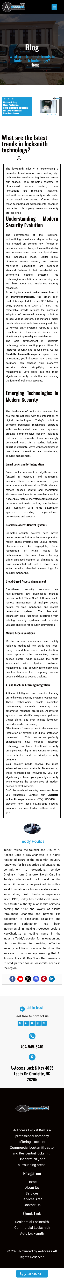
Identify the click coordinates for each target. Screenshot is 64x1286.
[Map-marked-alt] (44, 1023)
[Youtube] (20, 979)
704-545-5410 (32, 1046)
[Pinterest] (44, 979)
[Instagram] (36, 979)
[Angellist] (38, 1023)
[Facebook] (12, 979)
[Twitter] (28, 979)
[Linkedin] (52, 979)
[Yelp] (26, 1023)
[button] (54, 7)
